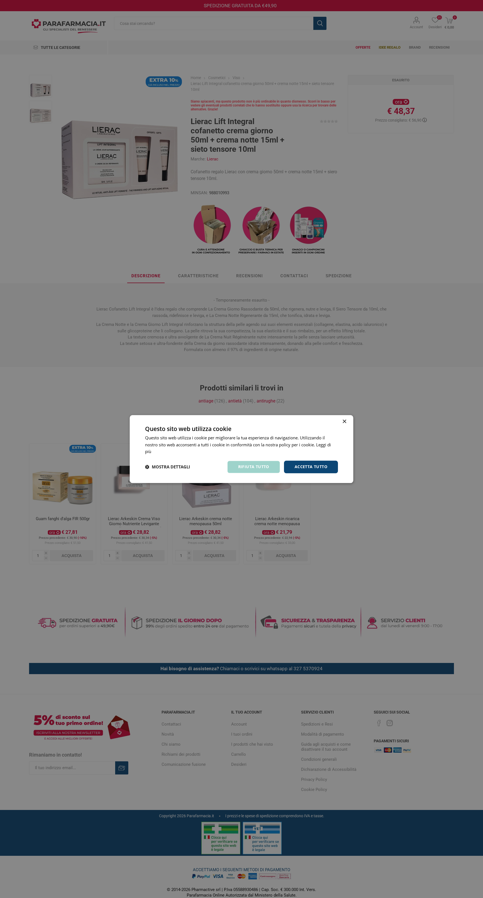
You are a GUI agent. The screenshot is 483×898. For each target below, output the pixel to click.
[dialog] (241, 449)
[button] (167, 467)
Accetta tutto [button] (311, 466)
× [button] (344, 422)
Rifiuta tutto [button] (253, 466)
